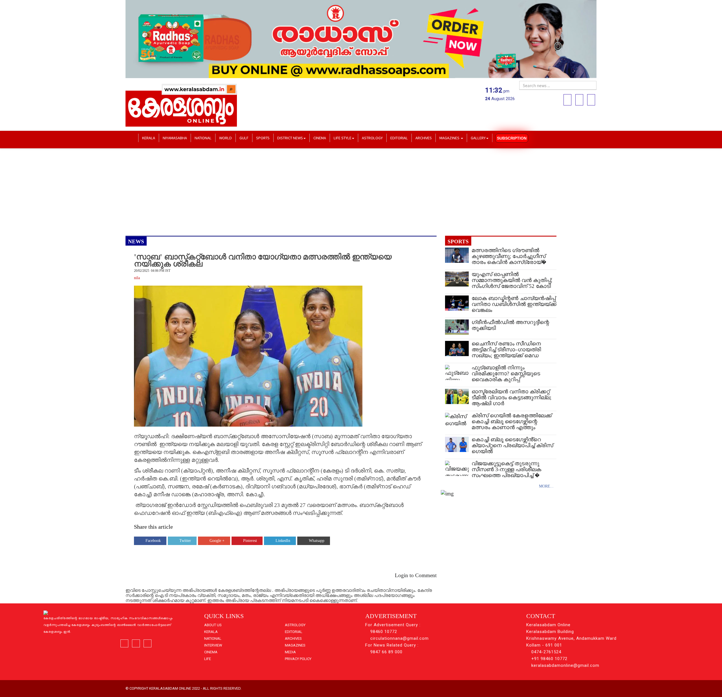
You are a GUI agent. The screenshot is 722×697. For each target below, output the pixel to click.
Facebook (153, 541)
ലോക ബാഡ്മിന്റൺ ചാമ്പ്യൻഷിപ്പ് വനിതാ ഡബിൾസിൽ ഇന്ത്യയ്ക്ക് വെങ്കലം (514, 304)
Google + (217, 541)
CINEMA (319, 137)
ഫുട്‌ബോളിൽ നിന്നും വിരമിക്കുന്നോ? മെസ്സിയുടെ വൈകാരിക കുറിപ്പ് (506, 373)
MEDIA (290, 652)
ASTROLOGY (372, 137)
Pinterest (250, 541)
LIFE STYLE (342, 137)
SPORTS (263, 137)
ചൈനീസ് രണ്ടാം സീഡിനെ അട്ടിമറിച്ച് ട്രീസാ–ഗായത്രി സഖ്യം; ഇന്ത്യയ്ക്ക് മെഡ (506, 349)
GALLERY (478, 137)
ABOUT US (213, 625)
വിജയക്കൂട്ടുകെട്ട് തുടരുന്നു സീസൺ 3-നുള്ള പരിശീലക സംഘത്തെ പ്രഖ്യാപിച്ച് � (506, 469)
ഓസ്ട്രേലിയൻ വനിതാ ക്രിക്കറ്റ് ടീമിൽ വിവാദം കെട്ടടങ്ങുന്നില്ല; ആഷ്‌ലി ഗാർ (511, 397)
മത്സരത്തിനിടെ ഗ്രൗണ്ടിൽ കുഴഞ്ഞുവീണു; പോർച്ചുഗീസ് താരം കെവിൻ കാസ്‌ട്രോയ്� (509, 256)
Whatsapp (316, 541)
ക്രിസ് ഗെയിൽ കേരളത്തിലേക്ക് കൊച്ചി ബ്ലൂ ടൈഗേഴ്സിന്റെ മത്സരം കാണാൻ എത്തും (512, 421)
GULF (243, 137)
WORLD (225, 137)
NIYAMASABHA (175, 137)
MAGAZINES (449, 137)
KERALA (148, 137)
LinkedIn (283, 541)
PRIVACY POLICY (298, 659)
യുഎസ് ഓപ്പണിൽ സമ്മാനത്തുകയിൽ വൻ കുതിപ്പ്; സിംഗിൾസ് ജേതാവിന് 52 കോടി (512, 280)
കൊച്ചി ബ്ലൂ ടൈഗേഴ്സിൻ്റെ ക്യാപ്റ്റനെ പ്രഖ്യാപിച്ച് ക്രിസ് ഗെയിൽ (512, 445)
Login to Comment (416, 575)
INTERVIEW (213, 645)
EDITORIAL (399, 137)
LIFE (207, 659)
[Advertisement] (295, 192)
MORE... (546, 486)
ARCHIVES (423, 137)
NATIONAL (203, 137)
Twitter (185, 541)
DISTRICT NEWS (290, 137)
